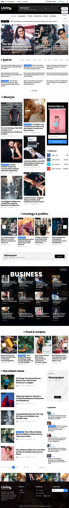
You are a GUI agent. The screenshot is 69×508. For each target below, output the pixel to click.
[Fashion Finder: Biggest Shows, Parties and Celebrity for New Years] (34, 184)
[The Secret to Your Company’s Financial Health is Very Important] (5, 279)
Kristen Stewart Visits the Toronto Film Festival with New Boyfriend (10, 168)
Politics (40, 60)
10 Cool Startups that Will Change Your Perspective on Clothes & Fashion (11, 131)
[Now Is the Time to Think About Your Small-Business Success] (56, 311)
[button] (67, 1)
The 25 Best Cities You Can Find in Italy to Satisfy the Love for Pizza (30, 452)
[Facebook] (37, 490)
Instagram (41, 493)
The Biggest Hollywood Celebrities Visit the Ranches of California (10, 203)
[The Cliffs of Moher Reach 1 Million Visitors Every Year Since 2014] (7, 435)
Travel (3, 375)
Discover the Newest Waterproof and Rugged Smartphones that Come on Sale (34, 74)
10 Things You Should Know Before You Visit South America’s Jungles (28, 380)
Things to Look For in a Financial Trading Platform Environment (26, 283)
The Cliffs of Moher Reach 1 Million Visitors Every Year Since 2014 (29, 434)
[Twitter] (37, 496)
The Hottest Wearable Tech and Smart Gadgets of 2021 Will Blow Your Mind (11, 66)
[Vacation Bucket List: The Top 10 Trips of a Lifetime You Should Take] (7, 417)
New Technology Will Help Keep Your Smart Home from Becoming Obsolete (34, 67)
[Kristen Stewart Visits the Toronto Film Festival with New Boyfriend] (11, 151)
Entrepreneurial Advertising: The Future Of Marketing (9, 299)
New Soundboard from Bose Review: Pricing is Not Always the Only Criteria (11, 74)
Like (67, 155)
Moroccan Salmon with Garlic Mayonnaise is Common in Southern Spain (33, 82)
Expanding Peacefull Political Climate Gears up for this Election (26, 242)
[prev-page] (4, 227)
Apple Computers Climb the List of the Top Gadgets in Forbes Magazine (57, 66)
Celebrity (5, 41)
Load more (34, 90)
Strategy (22, 60)
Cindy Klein (4, 136)
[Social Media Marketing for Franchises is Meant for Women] (56, 279)
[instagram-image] (4, 477)
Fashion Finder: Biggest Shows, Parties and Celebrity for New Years (34, 200)
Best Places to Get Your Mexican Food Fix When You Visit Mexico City (57, 82)
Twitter (40, 496)
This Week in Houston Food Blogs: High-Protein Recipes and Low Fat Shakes (10, 83)
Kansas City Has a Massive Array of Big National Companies (26, 314)
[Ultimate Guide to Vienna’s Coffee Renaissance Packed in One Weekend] (7, 400)
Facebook (40, 490)
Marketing (28, 60)
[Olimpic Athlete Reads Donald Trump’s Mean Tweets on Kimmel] (5, 311)
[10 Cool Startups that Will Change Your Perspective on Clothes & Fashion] (11, 114)
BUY (65, 18)
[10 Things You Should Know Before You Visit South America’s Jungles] (7, 382)
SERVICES (65, 15)
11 (24, 467)
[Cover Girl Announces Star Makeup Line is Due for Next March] (43, 39)
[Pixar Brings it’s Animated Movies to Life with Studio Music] (59, 39)
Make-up (38, 43)
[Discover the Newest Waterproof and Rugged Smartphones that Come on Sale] (49, 456)
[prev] (64, 21)
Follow (66, 159)
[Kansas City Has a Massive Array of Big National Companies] (22, 311)
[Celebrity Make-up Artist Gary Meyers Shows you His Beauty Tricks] (34, 147)
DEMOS (64, 8)
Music (54, 43)
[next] (67, 21)
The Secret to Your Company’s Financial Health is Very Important (9, 283)
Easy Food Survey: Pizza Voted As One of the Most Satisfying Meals (57, 74)
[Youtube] (45, 496)
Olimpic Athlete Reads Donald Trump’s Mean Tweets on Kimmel (8, 315)
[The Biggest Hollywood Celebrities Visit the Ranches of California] (11, 187)
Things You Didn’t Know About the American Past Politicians (42, 240)
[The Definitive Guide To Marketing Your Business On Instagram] (56, 296)
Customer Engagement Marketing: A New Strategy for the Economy (42, 284)
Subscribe (65, 168)
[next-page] (65, 227)
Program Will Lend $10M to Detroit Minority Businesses (43, 314)
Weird (66, 60)
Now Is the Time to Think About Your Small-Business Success (59, 315)
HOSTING (65, 12)
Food (45, 60)
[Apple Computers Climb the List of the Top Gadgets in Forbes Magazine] (49, 435)
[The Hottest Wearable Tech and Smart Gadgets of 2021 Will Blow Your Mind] (49, 413)
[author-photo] (17, 386)
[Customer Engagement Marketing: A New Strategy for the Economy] (39, 279)
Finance (34, 60)
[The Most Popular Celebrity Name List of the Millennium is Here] (17, 39)
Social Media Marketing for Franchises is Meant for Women (60, 283)
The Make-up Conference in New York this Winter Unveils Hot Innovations (34, 127)
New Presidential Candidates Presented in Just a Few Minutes (59, 240)
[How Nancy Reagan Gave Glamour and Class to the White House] (39, 296)
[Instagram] (37, 493)
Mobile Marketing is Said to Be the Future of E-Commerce (26, 299)
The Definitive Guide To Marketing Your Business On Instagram (60, 300)
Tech (53, 413)
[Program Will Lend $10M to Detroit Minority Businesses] (39, 311)
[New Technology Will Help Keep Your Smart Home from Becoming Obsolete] (49, 423)
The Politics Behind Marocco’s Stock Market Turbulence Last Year (8, 240)
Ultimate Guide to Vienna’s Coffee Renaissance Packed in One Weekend (30, 398)
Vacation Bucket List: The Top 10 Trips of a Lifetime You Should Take (29, 416)
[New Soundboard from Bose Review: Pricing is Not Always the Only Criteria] (49, 445)
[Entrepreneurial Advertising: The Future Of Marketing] (5, 296)
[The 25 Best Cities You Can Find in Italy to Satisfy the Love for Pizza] (7, 453)
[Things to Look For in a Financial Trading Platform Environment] (22, 279)
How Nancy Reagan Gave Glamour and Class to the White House (42, 300)
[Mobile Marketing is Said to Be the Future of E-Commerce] (22, 296)
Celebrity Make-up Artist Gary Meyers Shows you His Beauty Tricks (34, 163)
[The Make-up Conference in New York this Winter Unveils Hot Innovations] (34, 110)
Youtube (48, 496)
